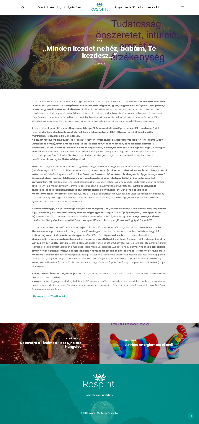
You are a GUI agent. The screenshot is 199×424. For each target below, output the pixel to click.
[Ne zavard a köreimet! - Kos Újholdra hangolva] (50, 343)
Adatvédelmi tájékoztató (99, 395)
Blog (99, 40)
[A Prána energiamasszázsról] (149, 343)
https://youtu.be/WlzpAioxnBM (48, 296)
